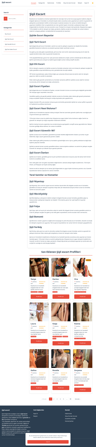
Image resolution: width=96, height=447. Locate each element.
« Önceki (44, 399)
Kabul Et (48, 441)
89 (70, 399)
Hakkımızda (50, 3)
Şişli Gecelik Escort (10, 44)
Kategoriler (42, 3)
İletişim (80, 3)
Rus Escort (8, 34)
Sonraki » (77, 399)
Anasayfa (33, 3)
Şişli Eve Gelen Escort (11, 49)
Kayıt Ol (86, 3)
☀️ (93, 3)
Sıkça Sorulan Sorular (69, 3)
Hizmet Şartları (69, 421)
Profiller (58, 3)
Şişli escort (6, 2)
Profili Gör (39, 296)
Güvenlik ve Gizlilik (70, 418)
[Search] (5, 19)
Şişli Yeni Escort (9, 39)
